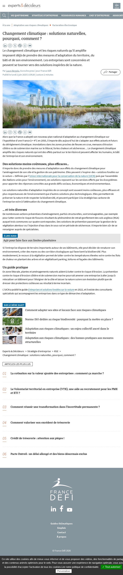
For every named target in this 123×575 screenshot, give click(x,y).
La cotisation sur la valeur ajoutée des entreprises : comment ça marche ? (57, 373)
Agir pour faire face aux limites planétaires (29, 240)
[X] (15, 45)
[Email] (30, 45)
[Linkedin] (5, 45)
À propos (61, 536)
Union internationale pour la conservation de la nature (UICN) (62, 176)
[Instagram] (10, 45)
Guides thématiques (62, 523)
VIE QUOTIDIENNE (20, 15)
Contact (61, 532)
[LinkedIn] (53, 509)
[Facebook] (20, 45)
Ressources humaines (73, 15)
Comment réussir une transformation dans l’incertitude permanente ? (55, 406)
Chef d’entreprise (99, 15)
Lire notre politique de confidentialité (80, 567)
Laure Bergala (12, 70)
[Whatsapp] (25, 45)
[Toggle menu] (4, 6)
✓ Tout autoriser (111, 567)
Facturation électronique (64, 25)
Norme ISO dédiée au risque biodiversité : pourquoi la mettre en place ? (69, 319)
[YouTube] (69, 510)
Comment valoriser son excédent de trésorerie (40, 422)
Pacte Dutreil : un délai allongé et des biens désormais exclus (49, 454)
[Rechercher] (4, 15)
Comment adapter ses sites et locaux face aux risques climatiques (65, 310)
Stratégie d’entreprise (45, 15)
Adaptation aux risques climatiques (31, 25)
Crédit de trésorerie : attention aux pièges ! (37, 438)
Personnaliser (63, 571)
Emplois (61, 527)
